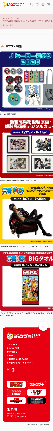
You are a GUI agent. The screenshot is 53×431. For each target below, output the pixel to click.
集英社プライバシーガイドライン (20, 362)
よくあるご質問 (13, 348)
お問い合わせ (12, 352)
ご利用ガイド (12, 344)
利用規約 (10, 355)
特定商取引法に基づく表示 (17, 359)
